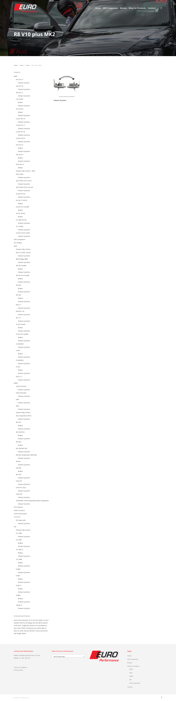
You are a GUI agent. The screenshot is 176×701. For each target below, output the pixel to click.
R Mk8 (18, 595)
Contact (130, 687)
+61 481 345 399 (24, 658)
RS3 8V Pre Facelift (22, 275)
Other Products (19, 510)
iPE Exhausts (18, 507)
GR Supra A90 (21, 520)
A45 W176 (19, 86)
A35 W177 (19, 79)
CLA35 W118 (20, 119)
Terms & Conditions (20, 667)
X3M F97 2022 (21, 487)
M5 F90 (18, 474)
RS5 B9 (18, 295)
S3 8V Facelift (20, 324)
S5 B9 (18, 367)
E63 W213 (19, 155)
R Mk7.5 (18, 585)
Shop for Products (133, 666)
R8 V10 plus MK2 (22, 259)
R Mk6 (18, 569)
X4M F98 (19, 494)
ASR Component (19, 239)
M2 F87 (18, 422)
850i (17, 406)
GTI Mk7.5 (19, 549)
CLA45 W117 (20, 125)
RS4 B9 (18, 285)
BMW (16, 383)
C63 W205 (19, 109)
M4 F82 (18, 468)
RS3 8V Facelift (21, 266)
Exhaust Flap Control (23, 249)
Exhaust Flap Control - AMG (25, 171)
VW (15, 527)
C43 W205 (19, 99)
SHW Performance (20, 514)
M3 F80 (18, 442)
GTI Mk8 (19, 559)
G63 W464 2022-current (24, 187)
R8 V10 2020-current (23, 252)
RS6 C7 (18, 305)
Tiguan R (19, 605)
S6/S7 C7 (19, 376)
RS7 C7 (18, 318)
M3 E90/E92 (20, 432)
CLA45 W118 (20, 132)
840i (17, 399)
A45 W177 (19, 93)
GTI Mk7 (19, 540)
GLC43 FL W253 (21, 200)
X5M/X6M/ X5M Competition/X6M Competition (32, 501)
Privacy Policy (18, 670)
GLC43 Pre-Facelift (22, 207)
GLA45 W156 (20, 194)
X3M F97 (19, 481)
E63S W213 (20, 164)
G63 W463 (19, 174)
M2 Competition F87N (23, 416)
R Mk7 (18, 576)
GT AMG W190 (21, 220)
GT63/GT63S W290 (23, 233)
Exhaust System (23, 83)
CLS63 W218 (20, 138)
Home (16, 65)
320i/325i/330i (21, 386)
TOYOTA (17, 517)
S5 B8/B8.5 (20, 360)
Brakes (20, 102)
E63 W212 (19, 145)
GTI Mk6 (19, 533)
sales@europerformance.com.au (29, 655)
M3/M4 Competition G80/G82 (26, 455)
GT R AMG (19, 226)
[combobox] (69, 655)
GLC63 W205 (20, 213)
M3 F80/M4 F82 (21, 448)
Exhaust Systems (24, 89)
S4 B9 (18, 350)
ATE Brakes (18, 243)
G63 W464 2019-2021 (24, 181)
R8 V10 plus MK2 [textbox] (68, 657)
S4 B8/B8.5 (20, 344)
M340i (18, 461)
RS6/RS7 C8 (20, 311)
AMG (15, 76)
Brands (129, 663)
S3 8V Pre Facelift (22, 334)
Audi (27, 65)
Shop (21, 65)
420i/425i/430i (21, 393)
